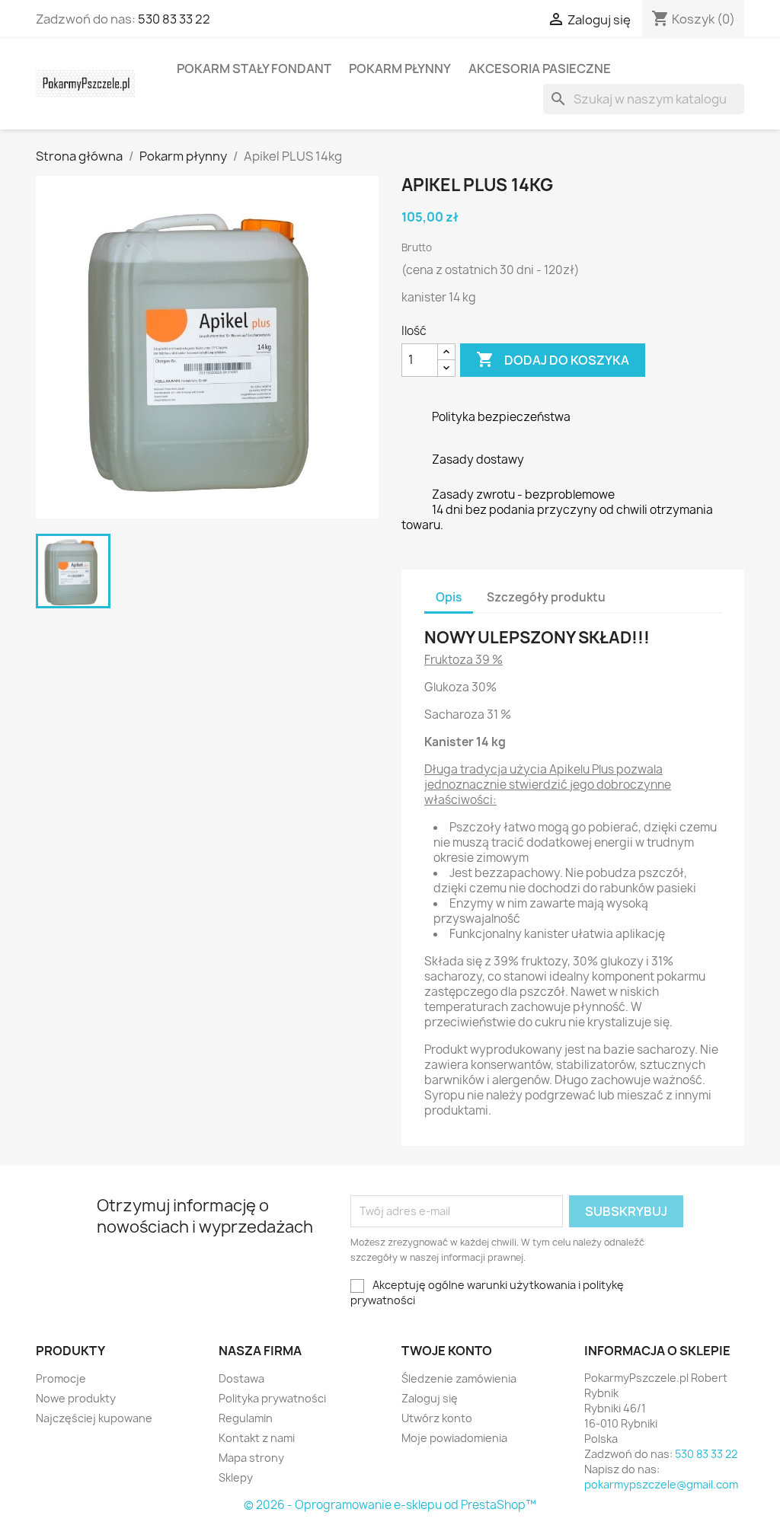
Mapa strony (251, 1457)
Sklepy (236, 1477)
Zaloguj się (429, 1398)
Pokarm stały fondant (254, 68)
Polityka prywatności (272, 1398)
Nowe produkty (76, 1398)
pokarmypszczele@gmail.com (661, 1484)
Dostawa (241, 1378)
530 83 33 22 (174, 19)
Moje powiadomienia (454, 1438)
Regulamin (246, 1418)
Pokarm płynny (400, 68)
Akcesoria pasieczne (539, 68)
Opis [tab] (449, 597)
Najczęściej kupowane (94, 1418)
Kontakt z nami (257, 1438)
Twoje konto (446, 1350)
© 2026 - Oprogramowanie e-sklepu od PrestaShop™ (390, 1505)
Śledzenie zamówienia (458, 1378)
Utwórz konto (436, 1418)
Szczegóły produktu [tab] (546, 597)
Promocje (61, 1378)
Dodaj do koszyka (552, 359)
